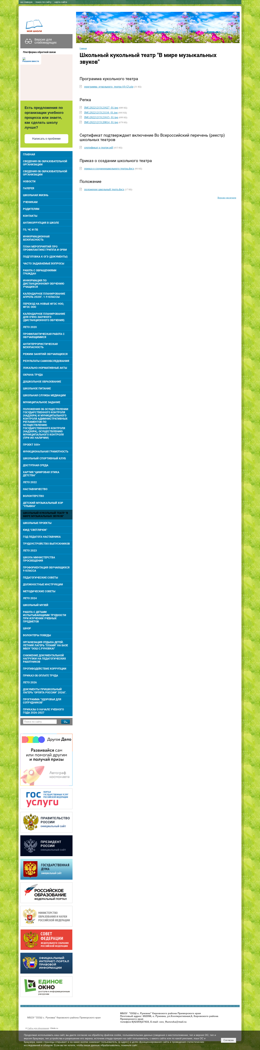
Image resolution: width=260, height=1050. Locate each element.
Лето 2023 (30, 550)
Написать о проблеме (46, 138)
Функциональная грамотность (45, 451)
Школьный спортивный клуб (44, 458)
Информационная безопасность (36, 238)
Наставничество (35, 489)
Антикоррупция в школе (41, 222)
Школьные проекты (37, 523)
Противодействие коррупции (44, 668)
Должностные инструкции (43, 584)
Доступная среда (35, 465)
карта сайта (60, 2)
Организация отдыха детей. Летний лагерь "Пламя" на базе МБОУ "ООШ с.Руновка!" (45, 645)
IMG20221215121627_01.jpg (101, 107)
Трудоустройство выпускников (46, 543)
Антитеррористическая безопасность (40, 345)
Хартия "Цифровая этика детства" (41, 474)
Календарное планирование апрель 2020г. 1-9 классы (44, 295)
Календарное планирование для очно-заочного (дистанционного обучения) (44, 317)
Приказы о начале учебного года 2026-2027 (43, 711)
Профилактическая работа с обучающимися (44, 335)
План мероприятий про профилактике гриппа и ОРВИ (45, 248)
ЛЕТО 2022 (30, 482)
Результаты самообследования (46, 361)
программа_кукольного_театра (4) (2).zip (108, 86)
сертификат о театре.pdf (98, 147)
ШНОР (27, 628)
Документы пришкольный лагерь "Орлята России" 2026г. (44, 691)
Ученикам (30, 202)
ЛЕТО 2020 (30, 327)
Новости (29, 181)
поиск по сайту (43, 2)
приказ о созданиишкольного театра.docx (109, 168)
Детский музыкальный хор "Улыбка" (43, 504)
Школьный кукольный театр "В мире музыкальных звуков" (45, 514)
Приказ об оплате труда (40, 675)
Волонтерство (33, 496)
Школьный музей (35, 605)
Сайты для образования (38, 1028)
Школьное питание (37, 388)
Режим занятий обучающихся (45, 354)
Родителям (31, 209)
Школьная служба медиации (44, 395)
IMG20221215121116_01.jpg (101, 112)
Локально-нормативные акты (45, 367)
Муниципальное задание (41, 402)
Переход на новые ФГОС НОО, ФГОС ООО (43, 305)
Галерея (28, 188)
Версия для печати (227, 197)
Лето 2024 (30, 598)
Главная (29, 154)
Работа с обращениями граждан (39, 272)
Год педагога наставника (42, 536)
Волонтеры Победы (37, 635)
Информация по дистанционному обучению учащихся (43, 283)
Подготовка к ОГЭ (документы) (45, 256)
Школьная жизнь (35, 195)
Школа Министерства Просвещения (39, 559)
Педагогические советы (40, 577)
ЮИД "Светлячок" (35, 530)
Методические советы (39, 591)
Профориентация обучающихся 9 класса (46, 569)
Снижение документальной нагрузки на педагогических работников (44, 658)
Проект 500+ (31, 444)
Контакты (30, 215)
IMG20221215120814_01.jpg (101, 122)
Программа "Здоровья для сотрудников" (42, 701)
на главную (26, 2)
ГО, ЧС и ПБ (30, 229)
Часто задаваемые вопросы (43, 263)
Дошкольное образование (42, 381)
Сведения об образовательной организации (45, 163)
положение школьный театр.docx (104, 189)
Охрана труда (33, 374)
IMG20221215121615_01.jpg (101, 117)
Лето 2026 (30, 682)
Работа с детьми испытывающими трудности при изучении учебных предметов (44, 616)
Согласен (229, 1040)
